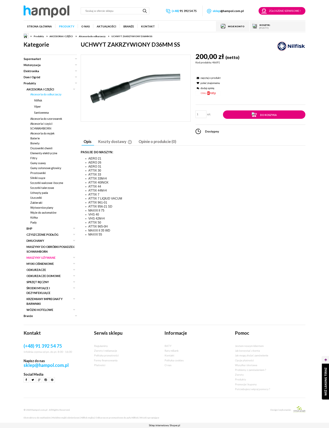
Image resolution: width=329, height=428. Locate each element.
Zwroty (239, 374)
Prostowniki (38, 173)
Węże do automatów (43, 212)
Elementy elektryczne (43, 153)
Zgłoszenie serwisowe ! (285, 10)
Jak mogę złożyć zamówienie (251, 355)
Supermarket (32, 59)
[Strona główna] (46, 12)
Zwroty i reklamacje (105, 350)
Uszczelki (36, 197)
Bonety (35, 143)
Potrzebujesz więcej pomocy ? (252, 389)
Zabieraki (36, 202)
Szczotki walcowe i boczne (46, 182)
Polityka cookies (174, 360)
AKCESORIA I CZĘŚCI (40, 89)
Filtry (33, 158)
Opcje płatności (244, 360)
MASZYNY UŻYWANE (41, 257)
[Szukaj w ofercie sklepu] (145, 10)
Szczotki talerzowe (42, 187)
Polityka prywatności (106, 355)
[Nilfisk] (291, 46)
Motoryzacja (32, 65)
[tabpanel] (193, 194)
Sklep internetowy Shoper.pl (164, 425)
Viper (37, 106)
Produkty (30, 83)
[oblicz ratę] (208, 94)
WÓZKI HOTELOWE (39, 309)
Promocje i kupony (246, 384)
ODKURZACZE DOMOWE (43, 276)
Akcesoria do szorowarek (46, 118)
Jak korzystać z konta (247, 350)
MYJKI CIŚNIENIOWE (40, 263)
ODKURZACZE (36, 269)
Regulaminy (101, 345)
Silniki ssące (37, 178)
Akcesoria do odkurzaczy (45, 94)
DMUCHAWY (35, 240)
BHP (29, 228)
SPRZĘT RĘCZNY (37, 282)
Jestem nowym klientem (249, 345)
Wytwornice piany (41, 207)
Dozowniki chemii (41, 148)
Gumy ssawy (38, 163)
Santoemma (41, 112)
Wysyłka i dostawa (246, 365)
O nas (168, 365)
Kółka (34, 217)
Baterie (35, 138)
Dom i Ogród (32, 77)
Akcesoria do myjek (42, 133)
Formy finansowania (105, 360)
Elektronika (31, 71)
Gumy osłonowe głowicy (45, 168)
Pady (33, 222)
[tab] (88, 141)
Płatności (99, 365)
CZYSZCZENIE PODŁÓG (42, 234)
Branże (28, 316)
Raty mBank (171, 350)
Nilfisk (38, 100)
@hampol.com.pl (228, 11)
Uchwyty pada (39, 192)
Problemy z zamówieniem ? (250, 369)
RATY (168, 345)
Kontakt (169, 355)
